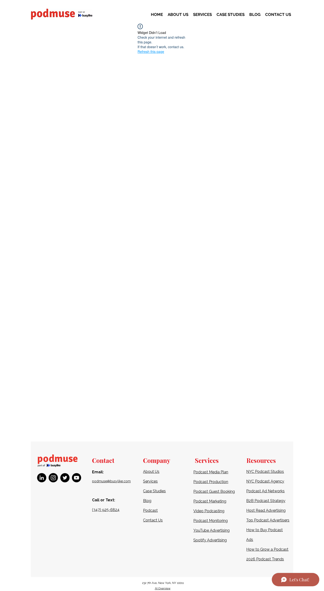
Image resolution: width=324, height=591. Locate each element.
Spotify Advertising (210, 540)
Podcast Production (210, 481)
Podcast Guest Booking (214, 491)
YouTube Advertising (211, 530)
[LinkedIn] (41, 477)
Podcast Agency (269, 481)
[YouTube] (76, 477)
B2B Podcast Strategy (265, 500)
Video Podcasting (208, 511)
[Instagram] (53, 477)
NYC (250, 481)
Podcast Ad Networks (265, 491)
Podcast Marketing (209, 501)
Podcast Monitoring (210, 520)
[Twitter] (64, 477)
